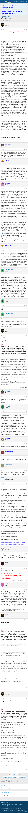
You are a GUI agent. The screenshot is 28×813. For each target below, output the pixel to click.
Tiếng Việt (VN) (5, 802)
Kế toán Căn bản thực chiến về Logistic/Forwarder (11, 6)
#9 (26, 335)
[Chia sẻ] (25, 29)
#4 (26, 188)
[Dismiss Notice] (25, 6)
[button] (26, 811)
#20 (26, 698)
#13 (26, 457)
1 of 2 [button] (10, 774)
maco (3, 20)
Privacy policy (14, 804)
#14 (26, 470)
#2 (26, 149)
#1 (26, 29)
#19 (26, 620)
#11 (26, 411)
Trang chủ (3, 806)
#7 (26, 305)
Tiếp (14, 774)
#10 (26, 396)
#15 (26, 483)
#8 (26, 318)
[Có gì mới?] (26, 1)
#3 (26, 166)
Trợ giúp (20, 804)
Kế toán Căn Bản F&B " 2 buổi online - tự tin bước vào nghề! (13, 12)
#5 (26, 250)
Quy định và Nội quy (5, 804)
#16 (26, 553)
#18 (26, 589)
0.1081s (21, 810)
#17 (26, 568)
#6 (26, 275)
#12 (26, 443)
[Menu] (2, 1)
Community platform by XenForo (13, 808)
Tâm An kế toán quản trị (7, 788)
